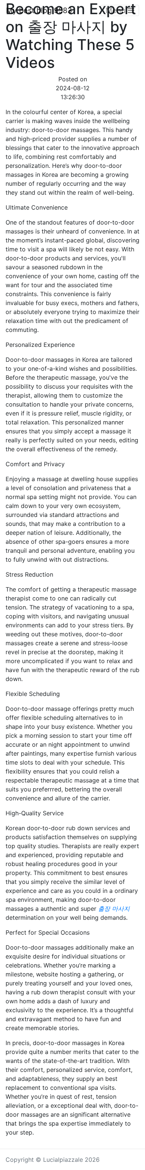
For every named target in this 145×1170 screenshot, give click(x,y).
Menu (117, 10)
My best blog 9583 (39, 10)
